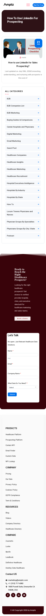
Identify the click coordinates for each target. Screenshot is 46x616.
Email (10, 364)
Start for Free (38, 5)
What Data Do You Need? (18, 383)
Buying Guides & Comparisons (20, 120)
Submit (12, 394)
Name (10, 351)
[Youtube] (24, 595)
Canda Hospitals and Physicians (20, 127)
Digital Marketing (14, 134)
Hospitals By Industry (16, 190)
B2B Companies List (15, 106)
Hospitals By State (15, 197)
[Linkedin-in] (19, 595)
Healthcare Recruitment (17, 176)
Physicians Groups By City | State (21, 229)
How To (10, 204)
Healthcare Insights (15, 162)
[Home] (9, 5)
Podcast (10, 236)
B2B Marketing (13, 113)
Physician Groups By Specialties (20, 222)
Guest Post (12, 148)
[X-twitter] (13, 595)
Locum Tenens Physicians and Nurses (20, 213)
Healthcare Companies (16, 155)
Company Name (14, 374)
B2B (8, 99)
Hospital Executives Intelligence (20, 183)
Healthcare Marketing (16, 169)
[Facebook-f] (8, 595)
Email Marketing (14, 141)
